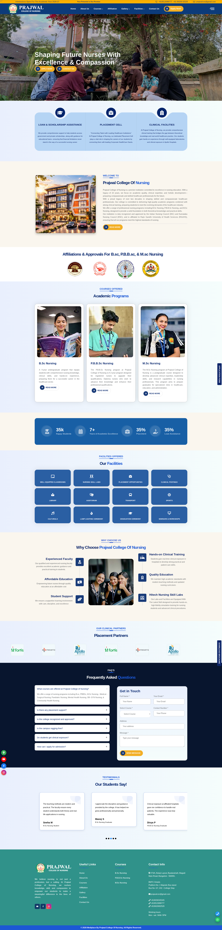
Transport (130, 500)
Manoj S (46, 819)
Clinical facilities (161, 124)
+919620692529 (157, 906)
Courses (97, 9)
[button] (106, 838)
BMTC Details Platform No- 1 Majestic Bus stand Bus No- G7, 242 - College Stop (162, 885)
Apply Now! (175, 9)
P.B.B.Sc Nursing (102, 363)
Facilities (138, 9)
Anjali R (150, 826)
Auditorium (91, 500)
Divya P (98, 822)
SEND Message (133, 753)
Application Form (219, 374)
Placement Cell (111, 124)
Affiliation (112, 9)
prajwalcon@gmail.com (206, 2)
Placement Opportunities (130, 482)
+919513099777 (165, 2)
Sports (169, 500)
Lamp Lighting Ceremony (91, 519)
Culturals (53, 519)
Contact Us (154, 9)
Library (52, 500)
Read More (114, 227)
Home (73, 9)
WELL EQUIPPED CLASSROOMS (52, 482)
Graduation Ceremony (130, 519)
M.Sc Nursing (151, 363)
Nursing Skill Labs (91, 482)
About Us (84, 9)
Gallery (124, 9)
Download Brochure (219, 653)
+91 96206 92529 (180, 2)
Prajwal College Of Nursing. (111, 928)
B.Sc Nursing (47, 363)
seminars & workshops (169, 519)
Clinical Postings (169, 482)
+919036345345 (157, 900)
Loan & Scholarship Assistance (60, 124)
